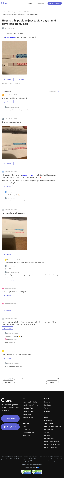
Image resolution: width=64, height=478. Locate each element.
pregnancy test (10, 37)
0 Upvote (8, 310)
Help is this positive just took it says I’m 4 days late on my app (20, 14)
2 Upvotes (9, 163)
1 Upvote (8, 186)
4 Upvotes (9, 102)
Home (4, 12)
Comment (21, 79)
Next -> (52, 382)
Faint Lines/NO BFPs (24, 12)
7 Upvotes (8, 79)
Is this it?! (55, 379)
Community (11, 12)
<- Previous (8, 382)
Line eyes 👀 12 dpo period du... (13, 379)
